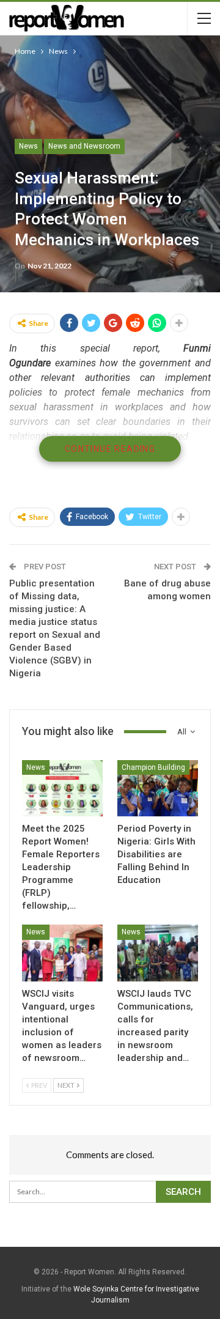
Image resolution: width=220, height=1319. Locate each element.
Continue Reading (110, 449)
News (28, 146)
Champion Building (153, 767)
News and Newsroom (84, 146)
